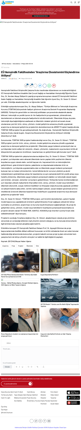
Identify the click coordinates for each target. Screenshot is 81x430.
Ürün (37, 246)
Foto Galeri (54, 392)
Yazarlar (53, 398)
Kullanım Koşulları (53, 427)
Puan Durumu (31, 398)
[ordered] (28, 367)
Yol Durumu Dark (6, 395)
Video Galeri (55, 395)
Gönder (7, 367)
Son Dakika (18, 401)
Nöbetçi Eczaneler (20, 398)
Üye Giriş (4, 407)
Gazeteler (54, 401)
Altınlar (43, 392)
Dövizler (43, 395)
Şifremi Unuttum (6, 412)
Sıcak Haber (55, 404)
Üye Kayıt (4, 410)
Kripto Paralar (45, 401)
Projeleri (20, 246)
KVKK (46, 427)
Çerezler (40, 427)
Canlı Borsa (31, 392)
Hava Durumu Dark (7, 392)
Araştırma (5, 246)
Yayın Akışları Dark (20, 395)
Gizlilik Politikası (32, 427)
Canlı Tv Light (5, 398)
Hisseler (43, 398)
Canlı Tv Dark (18, 392)
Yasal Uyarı (63, 427)
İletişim (25, 427)
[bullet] (31, 367)
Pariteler (44, 404)
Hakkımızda (18, 427)
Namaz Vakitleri (32, 395)
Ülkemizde (29, 246)
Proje (13, 246)
